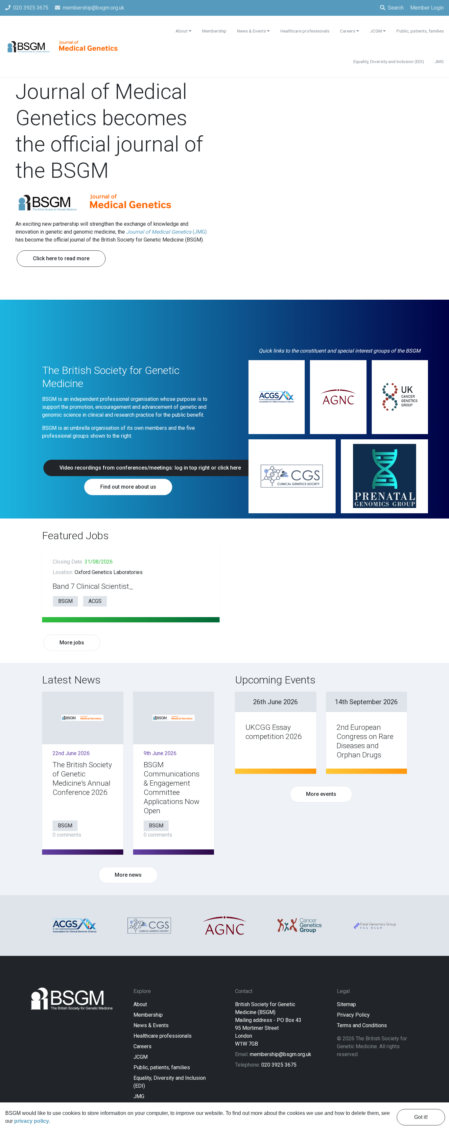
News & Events (151, 1025)
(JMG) (166, 232)
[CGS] (149, 925)
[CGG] (299, 925)
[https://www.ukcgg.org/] (400, 397)
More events (321, 794)
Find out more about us (128, 487)
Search (396, 8)
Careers (142, 1046)
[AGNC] (224, 925)
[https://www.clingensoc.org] (292, 476)
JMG (138, 1096)
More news (128, 875)
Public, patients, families (161, 1067)
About (140, 1004)
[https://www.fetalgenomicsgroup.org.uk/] (384, 476)
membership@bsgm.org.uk (280, 1054)
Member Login (427, 8)
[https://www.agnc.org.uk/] (338, 397)
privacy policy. (32, 1121)
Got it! (421, 1117)
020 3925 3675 (278, 1065)
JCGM (140, 1057)
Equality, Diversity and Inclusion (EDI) (388, 61)
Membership (148, 1015)
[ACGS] (74, 925)
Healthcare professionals (162, 1036)
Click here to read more (61, 258)
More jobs (71, 642)
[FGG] (374, 925)
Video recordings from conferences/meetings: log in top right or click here (150, 468)
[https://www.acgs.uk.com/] (276, 397)
